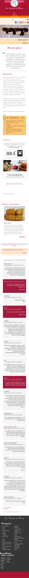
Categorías (14, 14)
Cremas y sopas (18, 529)
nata (11, 122)
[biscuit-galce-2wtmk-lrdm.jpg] (14, 183)
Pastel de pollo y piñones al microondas (13, 249)
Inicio (14, 13)
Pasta (4, 540)
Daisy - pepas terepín (10, 426)
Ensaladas (17, 530)
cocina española (4, 244)
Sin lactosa (17, 547)
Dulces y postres (23, 39)
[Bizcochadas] (14, 213)
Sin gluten (4, 547)
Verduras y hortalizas (7, 549)
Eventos (4, 532)
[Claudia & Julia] (15, 178)
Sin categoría (17, 546)
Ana (5, 281)
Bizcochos (17, 527)
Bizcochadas (7, 223)
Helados (25, 43)
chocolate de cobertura (17, 126)
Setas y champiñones (7, 546)
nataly (6, 457)
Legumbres (5, 535)
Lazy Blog (3, 563)
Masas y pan (5, 536)
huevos (9, 124)
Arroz (4, 527)
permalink (14, 245)
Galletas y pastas (18, 532)
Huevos (16, 533)
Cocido (24, 253)
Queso (16, 542)
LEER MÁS (22, 236)
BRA (12, 146)
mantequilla (12, 131)
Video (16, 549)
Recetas (8, 557)
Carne (4, 529)
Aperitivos (17, 526)
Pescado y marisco (18, 540)
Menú (4, 539)
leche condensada (18, 121)
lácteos (12, 244)
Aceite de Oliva (5, 526)
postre (15, 244)
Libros (16, 535)
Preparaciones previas (7, 542)
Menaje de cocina (18, 536)
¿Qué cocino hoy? (14, 16)
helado (9, 244)
